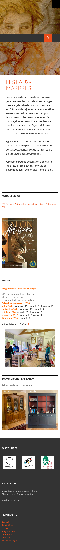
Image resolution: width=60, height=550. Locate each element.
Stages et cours (9, 531)
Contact (6, 537)
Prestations (8, 525)
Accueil (6, 522)
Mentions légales (10, 540)
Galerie (5, 528)
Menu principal (56, 4)
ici (27, 324)
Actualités (7, 534)
